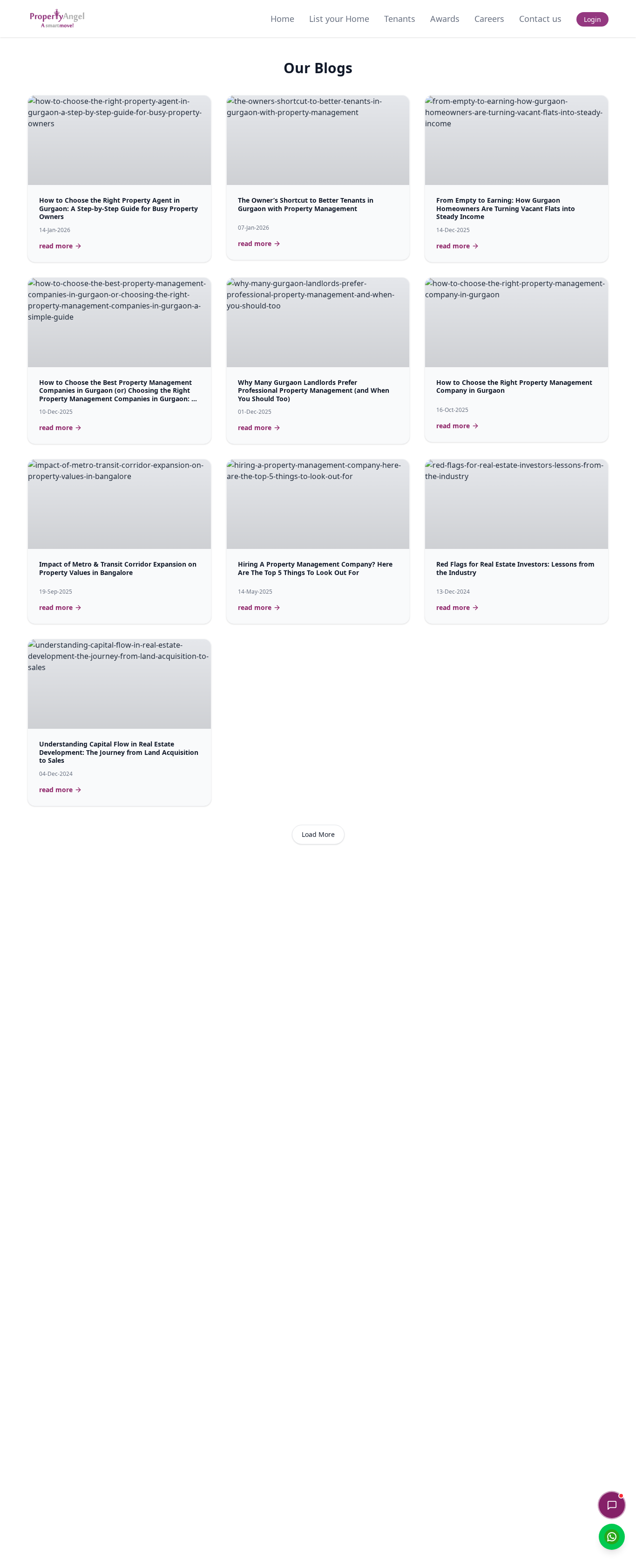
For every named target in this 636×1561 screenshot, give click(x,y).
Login (592, 19)
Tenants (399, 18)
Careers (489, 18)
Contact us (540, 18)
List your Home (339, 18)
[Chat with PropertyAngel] (612, 1505)
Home (282, 18)
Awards (445, 18)
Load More (318, 834)
